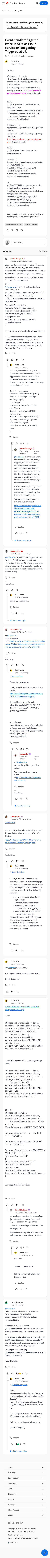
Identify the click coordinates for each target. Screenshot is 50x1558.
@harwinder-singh (16, 1009)
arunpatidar (15, 629)
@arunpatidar (17, 676)
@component (10, 287)
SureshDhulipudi (17, 259)
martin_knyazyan (17, 1302)
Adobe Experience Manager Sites (13, 11)
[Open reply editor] (25, 242)
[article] (25, 309)
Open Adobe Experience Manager (23, 27)
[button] (12, 56)
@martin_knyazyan (19, 1384)
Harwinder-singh (26, 448)
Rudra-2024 (15, 61)
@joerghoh (11, 967)
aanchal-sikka (16, 816)
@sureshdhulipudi (12, 1007)
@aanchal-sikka (18, 872)
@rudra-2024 (19, 457)
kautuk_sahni (15, 551)
